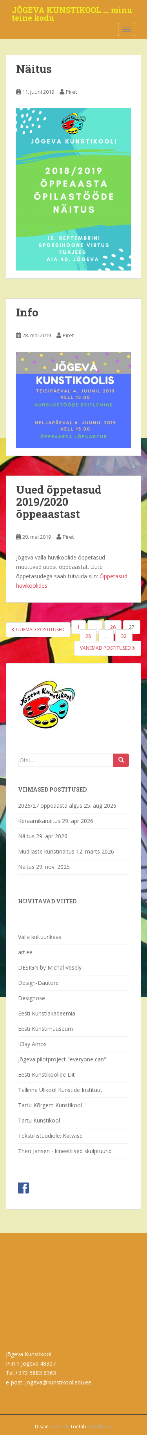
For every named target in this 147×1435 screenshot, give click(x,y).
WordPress (99, 1426)
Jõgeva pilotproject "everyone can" (62, 1059)
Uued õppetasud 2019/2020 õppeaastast (59, 501)
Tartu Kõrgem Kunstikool (50, 1105)
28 (88, 636)
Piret (71, 91)
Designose (31, 998)
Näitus (34, 69)
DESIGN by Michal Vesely (50, 967)
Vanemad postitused (106, 648)
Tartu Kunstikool (39, 1120)
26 (113, 627)
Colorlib (60, 1426)
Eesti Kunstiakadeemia (46, 1013)
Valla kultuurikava (40, 937)
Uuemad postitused (40, 629)
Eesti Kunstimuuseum (45, 1028)
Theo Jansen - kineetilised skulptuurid (65, 1151)
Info (27, 312)
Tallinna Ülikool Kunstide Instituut (60, 1090)
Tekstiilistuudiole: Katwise (50, 1135)
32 (124, 636)
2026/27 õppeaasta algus (50, 805)
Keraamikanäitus (39, 821)
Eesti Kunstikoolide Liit (46, 1074)
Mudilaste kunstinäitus (46, 851)
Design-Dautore (38, 982)
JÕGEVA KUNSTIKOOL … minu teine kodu (72, 12)
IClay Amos (32, 1044)
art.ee (25, 952)
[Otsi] (121, 760)
